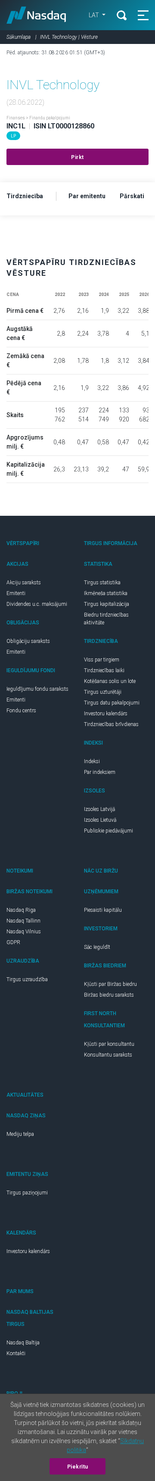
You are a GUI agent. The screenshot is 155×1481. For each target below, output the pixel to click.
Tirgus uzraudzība (27, 979)
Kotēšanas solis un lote (110, 681)
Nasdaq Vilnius (23, 932)
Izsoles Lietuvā (100, 820)
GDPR (13, 942)
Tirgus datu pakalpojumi (112, 703)
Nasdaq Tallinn (23, 921)
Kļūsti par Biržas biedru (110, 984)
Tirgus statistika (102, 583)
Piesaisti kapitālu (103, 910)
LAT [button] (94, 15)
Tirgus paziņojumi (27, 1193)
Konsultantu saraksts (108, 1055)
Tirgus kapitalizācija (106, 604)
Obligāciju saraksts (28, 641)
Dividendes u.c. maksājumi (36, 604)
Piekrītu (77, 1467)
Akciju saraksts (23, 583)
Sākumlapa (18, 37)
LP (13, 136)
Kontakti (15, 1353)
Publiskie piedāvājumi (108, 831)
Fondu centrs (21, 711)
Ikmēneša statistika (105, 593)
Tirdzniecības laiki (104, 670)
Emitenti (15, 593)
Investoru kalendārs (105, 714)
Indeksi (92, 761)
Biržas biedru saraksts (109, 995)
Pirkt (77, 157)
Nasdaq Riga (21, 910)
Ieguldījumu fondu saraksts (37, 689)
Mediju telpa (20, 1134)
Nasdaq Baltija (23, 1343)
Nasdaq (36, 15)
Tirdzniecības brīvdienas (111, 724)
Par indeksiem (99, 772)
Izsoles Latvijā (99, 809)
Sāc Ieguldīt (97, 947)
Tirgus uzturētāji (102, 692)
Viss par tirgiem (101, 660)
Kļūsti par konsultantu (109, 1044)
